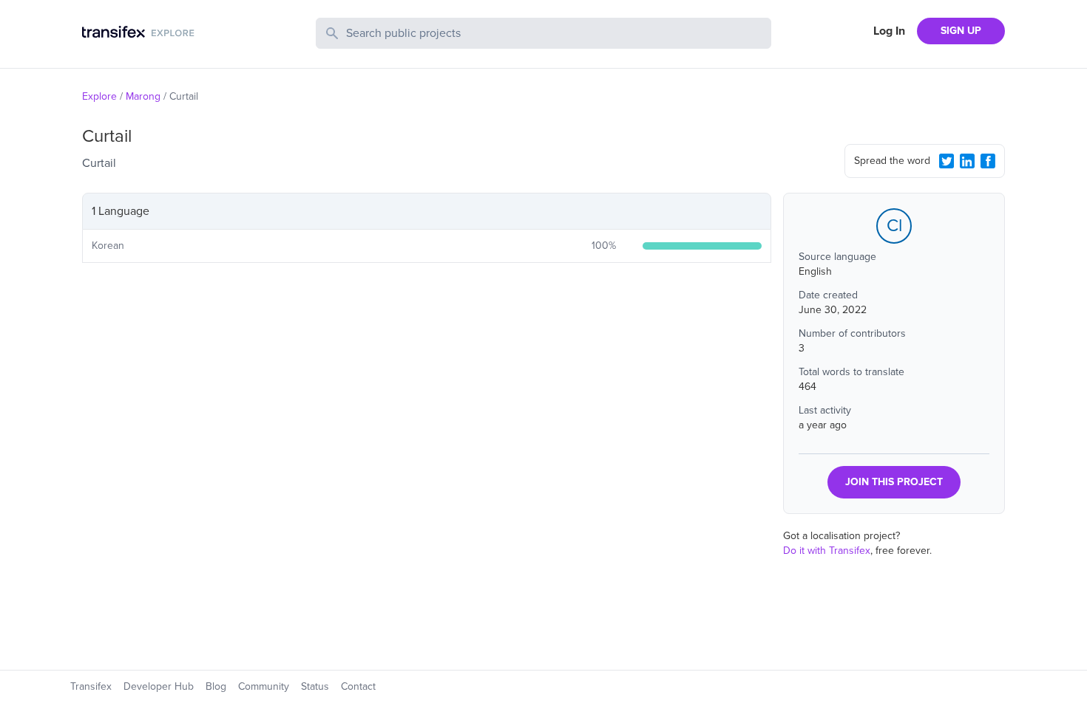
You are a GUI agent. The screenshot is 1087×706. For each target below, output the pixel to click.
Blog (216, 686)
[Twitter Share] (946, 161)
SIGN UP (961, 30)
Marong (143, 96)
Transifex (91, 686)
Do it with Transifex (826, 550)
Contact (358, 686)
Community (263, 686)
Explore (99, 96)
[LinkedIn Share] (967, 161)
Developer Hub (158, 686)
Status (315, 686)
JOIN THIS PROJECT (894, 482)
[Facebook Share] (988, 161)
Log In (889, 31)
